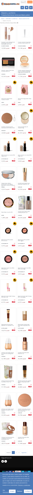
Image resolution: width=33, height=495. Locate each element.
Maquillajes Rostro (24, 18)
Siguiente (23, 452)
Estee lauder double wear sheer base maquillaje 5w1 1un (24, 325)
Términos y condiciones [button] (24, 485)
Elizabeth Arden (5, 46)
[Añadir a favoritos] (14, 46)
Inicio (2, 18)
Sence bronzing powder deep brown (24, 99)
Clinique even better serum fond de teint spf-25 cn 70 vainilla (7, 410)
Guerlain (3, 130)
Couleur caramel (22, 46)
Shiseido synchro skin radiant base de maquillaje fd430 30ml (24, 381)
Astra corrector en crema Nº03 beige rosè (25, 156)
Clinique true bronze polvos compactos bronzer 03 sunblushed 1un (7, 438)
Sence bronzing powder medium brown (6, 99)
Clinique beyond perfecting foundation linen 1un (7, 381)
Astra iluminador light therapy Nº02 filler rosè (8, 297)
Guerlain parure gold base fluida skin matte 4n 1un (24, 184)
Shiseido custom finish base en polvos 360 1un (7, 71)
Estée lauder (4, 328)
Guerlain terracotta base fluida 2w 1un (23, 438)
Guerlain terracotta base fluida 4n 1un (23, 353)
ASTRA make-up (4, 158)
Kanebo (3, 187)
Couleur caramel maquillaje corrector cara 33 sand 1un (24, 43)
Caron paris (20, 130)
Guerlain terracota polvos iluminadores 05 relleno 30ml (8, 127)
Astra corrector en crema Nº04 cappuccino (8, 156)
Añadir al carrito (8, 51)
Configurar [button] (28, 491)
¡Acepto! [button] (12, 491)
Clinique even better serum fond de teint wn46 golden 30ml (7, 353)
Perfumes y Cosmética (11, 18)
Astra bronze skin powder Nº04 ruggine (23, 240)
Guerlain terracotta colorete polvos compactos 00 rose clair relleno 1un (24, 410)
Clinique (20, 215)
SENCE (2, 102)
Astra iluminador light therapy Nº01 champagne (25, 297)
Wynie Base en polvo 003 (7, 212)
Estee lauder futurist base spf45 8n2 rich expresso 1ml (7, 325)
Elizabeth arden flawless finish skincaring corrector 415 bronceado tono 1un (8, 43)
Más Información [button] (6, 491)
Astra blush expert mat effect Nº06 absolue (7, 269)
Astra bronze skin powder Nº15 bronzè (7, 240)
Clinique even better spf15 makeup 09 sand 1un (24, 212)
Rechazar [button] (19, 491)
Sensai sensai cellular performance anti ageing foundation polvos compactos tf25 (8, 185)
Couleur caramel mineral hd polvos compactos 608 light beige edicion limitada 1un (24, 71)
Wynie (2, 215)
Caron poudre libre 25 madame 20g (23, 127)
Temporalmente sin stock (24, 136)
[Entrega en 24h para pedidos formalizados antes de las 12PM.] (15, 82)
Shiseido (3, 74)
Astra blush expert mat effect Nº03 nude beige (24, 269)
